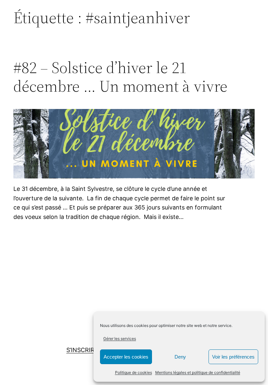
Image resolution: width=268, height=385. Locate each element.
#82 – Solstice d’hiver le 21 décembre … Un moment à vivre (120, 76)
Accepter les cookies (126, 357)
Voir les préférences (233, 357)
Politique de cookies (133, 372)
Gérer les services (119, 338)
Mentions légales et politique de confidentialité (197, 372)
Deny (180, 357)
